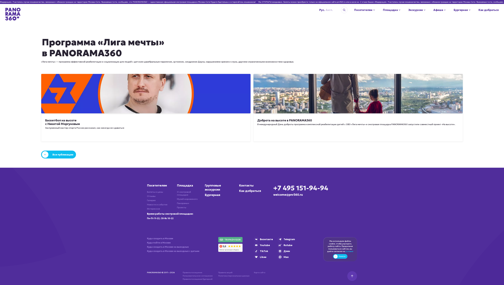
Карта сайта (259, 272)
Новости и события (157, 204)
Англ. (325, 10)
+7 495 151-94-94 (300, 188)
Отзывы (151, 196)
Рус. (320, 10)
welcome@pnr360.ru (288, 194)
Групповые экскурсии (213, 187)
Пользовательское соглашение (198, 276)
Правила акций (225, 272)
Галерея (151, 200)
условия (349, 251)
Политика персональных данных (234, 276)
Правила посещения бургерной (197, 279)
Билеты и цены (155, 192)
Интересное (153, 208)
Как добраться (250, 191)
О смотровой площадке (184, 193)
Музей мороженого (187, 199)
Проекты (181, 207)
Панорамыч (183, 203)
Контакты (246, 185)
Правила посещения (192, 272)
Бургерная (212, 195)
